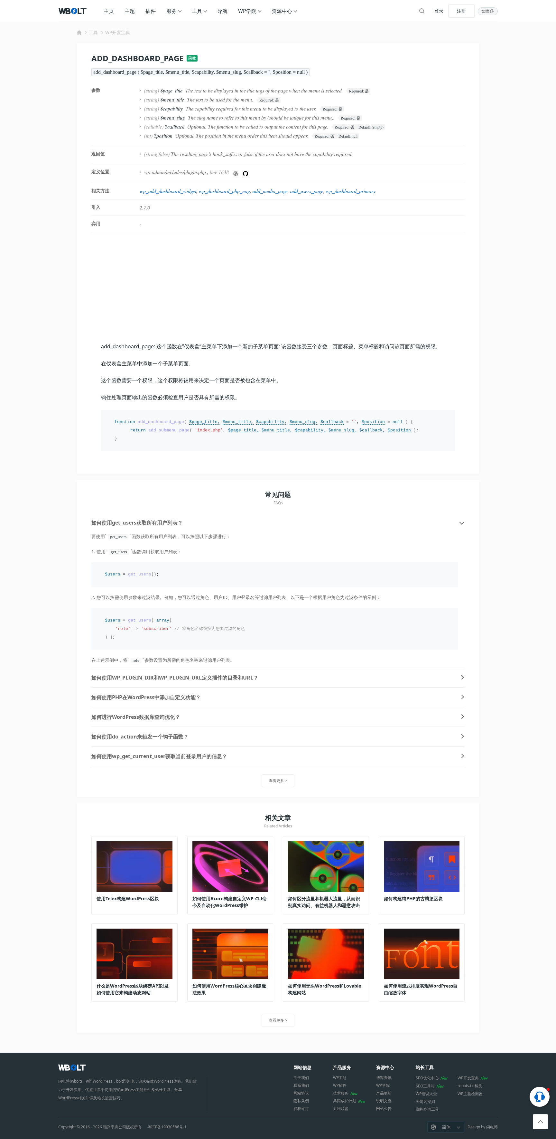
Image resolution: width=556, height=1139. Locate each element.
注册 (461, 11)
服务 (171, 10)
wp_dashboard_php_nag (224, 191)
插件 (150, 10)
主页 (109, 10)
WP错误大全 (426, 1093)
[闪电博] (73, 11)
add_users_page (306, 191)
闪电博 (492, 1127)
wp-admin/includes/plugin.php (175, 172)
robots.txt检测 (470, 1085)
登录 (438, 11)
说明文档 (384, 1101)
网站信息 (302, 1067)
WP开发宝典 (117, 32)
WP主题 (340, 1077)
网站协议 (301, 1093)
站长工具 (425, 1067)
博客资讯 (384, 1077)
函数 (192, 58)
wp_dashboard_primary (350, 191)
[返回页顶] (540, 1122)
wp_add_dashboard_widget (168, 191)
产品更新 (384, 1093)
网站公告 (384, 1108)
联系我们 (301, 1085)
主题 (130, 10)
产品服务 (342, 1067)
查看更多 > (278, 780)
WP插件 (340, 1085)
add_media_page (270, 191)
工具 (197, 10)
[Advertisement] (278, 287)
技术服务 (340, 1093)
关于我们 (301, 1077)
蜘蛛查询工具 (427, 1109)
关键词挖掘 (425, 1101)
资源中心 (282, 10)
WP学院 (247, 10)
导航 (222, 10)
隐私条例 (301, 1101)
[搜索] (422, 11)
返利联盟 (340, 1108)
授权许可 (301, 1108)
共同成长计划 (344, 1101)
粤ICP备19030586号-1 (167, 1127)
